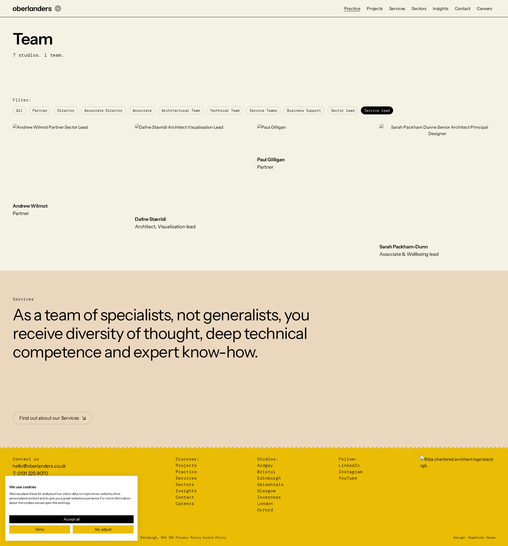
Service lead (377, 110)
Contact (463, 8)
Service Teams (263, 110)
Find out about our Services (49, 418)
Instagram (350, 472)
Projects (375, 8)
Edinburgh (269, 478)
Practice (352, 8)
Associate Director (103, 110)
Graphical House (481, 537)
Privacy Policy (188, 537)
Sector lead (342, 110)
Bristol (266, 472)
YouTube (348, 478)
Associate (142, 110)
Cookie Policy (214, 537)
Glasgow (266, 491)
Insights (440, 8)
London (265, 503)
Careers (484, 8)
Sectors (419, 8)
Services (397, 8)
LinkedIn (349, 465)
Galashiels (270, 484)
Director (65, 110)
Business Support (304, 110)
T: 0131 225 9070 (30, 473)
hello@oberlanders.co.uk (39, 466)
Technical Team (224, 110)
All (19, 110)
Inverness (269, 497)
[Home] (37, 8)
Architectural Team (181, 110)
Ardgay (265, 465)
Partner (40, 110)
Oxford (265, 510)
